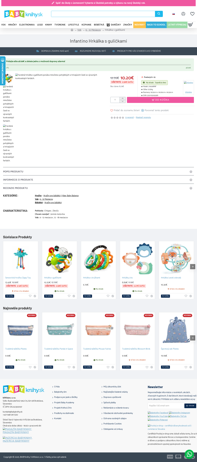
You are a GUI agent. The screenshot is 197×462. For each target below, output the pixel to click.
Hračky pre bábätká (51, 196)
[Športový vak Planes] (176, 329)
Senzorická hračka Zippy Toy (18, 278)
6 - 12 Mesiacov (93, 30)
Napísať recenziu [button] (143, 117)
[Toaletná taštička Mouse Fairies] (98, 329)
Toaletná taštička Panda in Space (58, 349)
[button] (160, 100)
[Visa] (170, 456)
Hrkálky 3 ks (127, 278)
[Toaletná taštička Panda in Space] (59, 329)
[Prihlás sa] (183, 13)
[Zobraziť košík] (190, 25)
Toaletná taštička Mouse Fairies (97, 349)
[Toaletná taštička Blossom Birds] (137, 329)
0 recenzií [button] (129, 117)
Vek (79, 30)
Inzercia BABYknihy (16, 440)
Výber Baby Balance (70, 196)
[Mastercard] (178, 456)
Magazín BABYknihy (16, 432)
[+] (123, 98)
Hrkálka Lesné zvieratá (171, 278)
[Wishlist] (192, 14)
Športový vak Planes (170, 349)
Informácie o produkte (18, 180)
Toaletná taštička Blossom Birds (136, 349)
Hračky (38, 196)
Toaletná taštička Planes (16, 349)
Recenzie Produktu (15, 188)
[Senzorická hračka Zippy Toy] (20, 258)
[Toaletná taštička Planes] (20, 329)
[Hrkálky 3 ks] (137, 258)
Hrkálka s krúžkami (91, 278)
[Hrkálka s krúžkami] (98, 258)
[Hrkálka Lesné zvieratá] (176, 258)
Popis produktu (13, 172)
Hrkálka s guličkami (52, 278)
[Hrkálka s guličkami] (59, 258)
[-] (123, 101)
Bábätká (39, 202)
